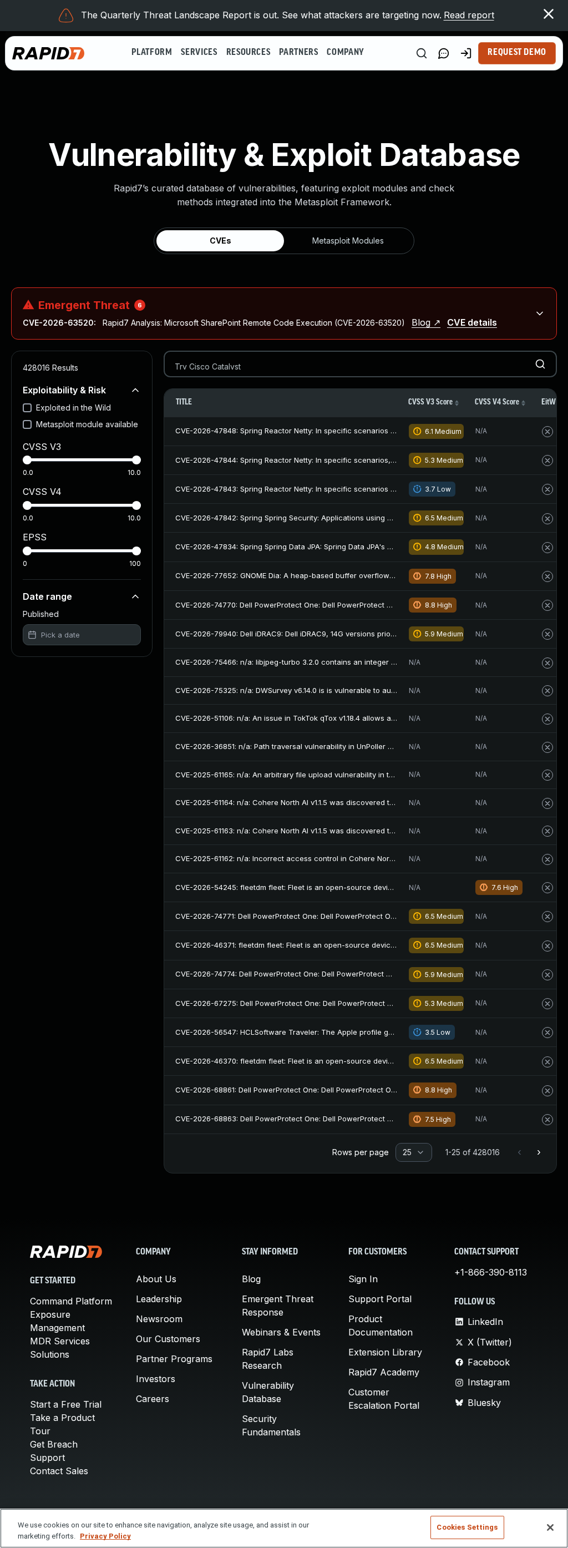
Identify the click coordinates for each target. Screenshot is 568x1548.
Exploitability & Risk (64, 390)
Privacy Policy (105, 1536)
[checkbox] (27, 407)
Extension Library (385, 1352)
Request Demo (517, 52)
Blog (251, 1278)
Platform (151, 52)
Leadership (159, 1298)
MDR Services (60, 1341)
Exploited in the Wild (73, 407)
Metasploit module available (87, 424)
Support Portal (380, 1298)
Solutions (49, 1354)
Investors (155, 1378)
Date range (47, 596)
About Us (156, 1278)
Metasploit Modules (348, 240)
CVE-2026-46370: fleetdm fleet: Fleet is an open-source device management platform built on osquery (354, 1060)
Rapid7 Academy (383, 1372)
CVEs (220, 240)
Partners (298, 52)
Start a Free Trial (66, 1404)
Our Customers (168, 1338)
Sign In (363, 1278)
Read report (469, 15)
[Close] (550, 1527)
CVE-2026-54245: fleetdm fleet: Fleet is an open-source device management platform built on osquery (354, 887)
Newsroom (159, 1318)
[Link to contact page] (444, 53)
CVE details (472, 322)
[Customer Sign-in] (466, 53)
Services (199, 52)
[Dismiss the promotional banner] (548, 14)
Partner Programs (174, 1358)
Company (345, 52)
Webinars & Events (281, 1332)
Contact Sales (59, 1470)
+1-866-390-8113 (490, 1272)
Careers (152, 1398)
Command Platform (71, 1301)
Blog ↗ (426, 322)
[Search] (422, 53)
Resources (248, 52)
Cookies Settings (467, 1527)
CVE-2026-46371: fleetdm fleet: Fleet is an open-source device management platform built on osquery (353, 944)
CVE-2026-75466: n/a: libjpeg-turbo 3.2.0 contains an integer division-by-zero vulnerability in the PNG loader (364, 661)
